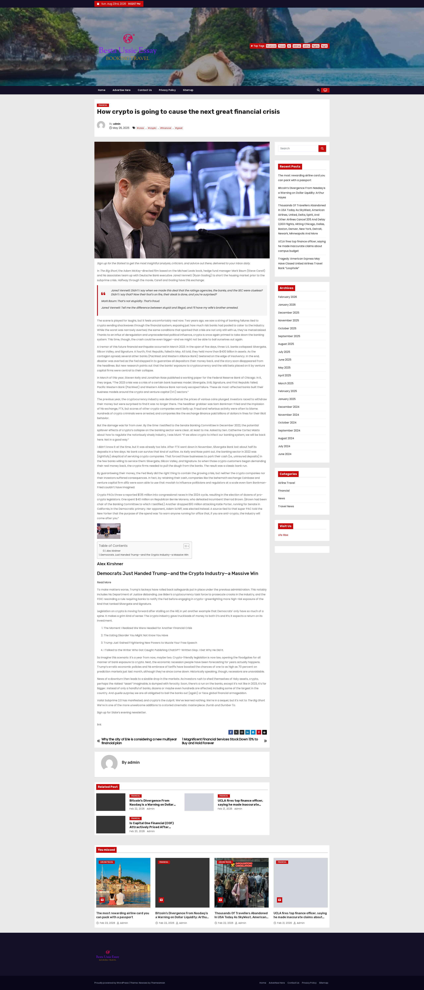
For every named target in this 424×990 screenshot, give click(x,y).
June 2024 (285, 454)
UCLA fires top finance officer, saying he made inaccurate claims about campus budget (240, 804)
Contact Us (145, 90)
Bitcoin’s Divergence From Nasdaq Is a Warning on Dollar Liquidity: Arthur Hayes (152, 804)
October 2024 (287, 422)
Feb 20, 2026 (137, 831)
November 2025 (288, 320)
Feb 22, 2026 (137, 808)
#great (178, 128)
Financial (103, 105)
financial (271, 46)
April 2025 (284, 375)
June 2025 (284, 360)
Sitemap (188, 90)
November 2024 (288, 415)
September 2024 (289, 430)
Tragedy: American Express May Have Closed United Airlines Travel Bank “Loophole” (300, 263)
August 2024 (286, 438)
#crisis (140, 128)
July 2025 (284, 352)
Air (289, 46)
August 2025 (286, 344)
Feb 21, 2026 (225, 808)
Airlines (296, 46)
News (281, 498)
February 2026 (287, 297)
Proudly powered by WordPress (111, 982)
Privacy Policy (167, 90)
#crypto (152, 128)
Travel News (286, 506)
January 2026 (287, 305)
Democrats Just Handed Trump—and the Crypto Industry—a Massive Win (144, 554)
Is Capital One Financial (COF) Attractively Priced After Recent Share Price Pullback (152, 827)
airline (306, 46)
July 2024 (284, 446)
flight (324, 46)
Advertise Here (122, 90)
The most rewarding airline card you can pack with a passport (122, 915)
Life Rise (283, 535)
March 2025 (285, 383)
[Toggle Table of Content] (184, 546)
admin (116, 124)
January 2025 (287, 399)
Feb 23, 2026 (108, 923)
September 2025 (289, 336)
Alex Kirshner (113, 550)
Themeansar (158, 982)
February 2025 (287, 391)
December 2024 (288, 407)
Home (101, 90)
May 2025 (284, 368)
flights (316, 46)
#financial (165, 128)
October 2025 (287, 328)
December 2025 (288, 313)
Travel (282, 46)
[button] (318, 90)
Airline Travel (286, 483)
